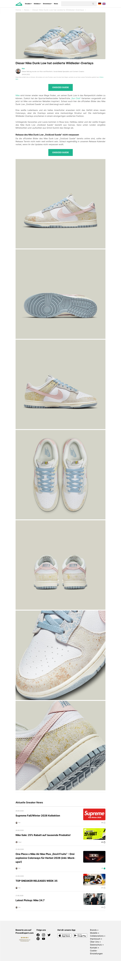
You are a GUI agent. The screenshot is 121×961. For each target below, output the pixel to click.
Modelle (93, 933)
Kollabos (37, 4)
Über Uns (94, 942)
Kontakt (93, 947)
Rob (23, 68)
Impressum (95, 939)
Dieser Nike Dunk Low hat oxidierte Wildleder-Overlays (58, 10)
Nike (18, 95)
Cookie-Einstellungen (96, 952)
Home (18, 10)
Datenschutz (96, 945)
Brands (93, 930)
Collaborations (97, 936)
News (56, 4)
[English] (103, 3)
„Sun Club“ (76, 98)
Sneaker (28, 4)
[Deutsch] (99, 3)
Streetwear (47, 4)
